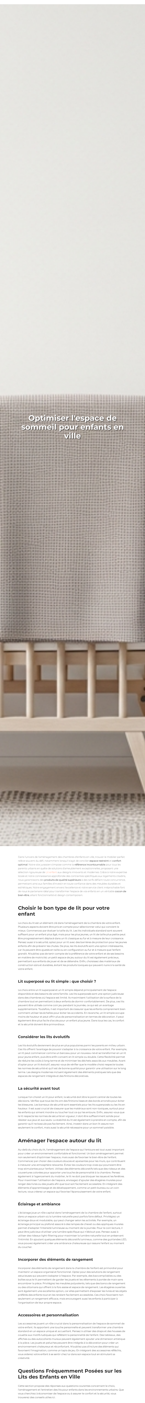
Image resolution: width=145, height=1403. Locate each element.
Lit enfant (51, 872)
